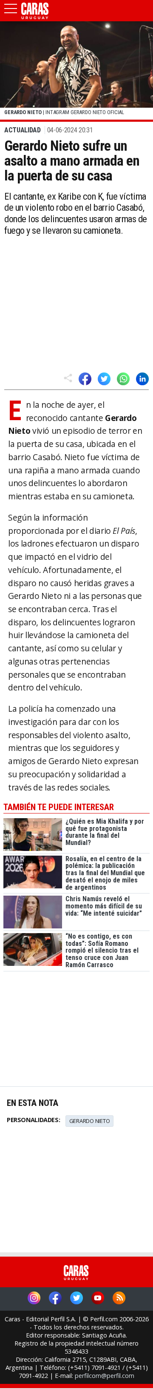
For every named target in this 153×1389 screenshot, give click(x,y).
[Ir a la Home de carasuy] (35, 17)
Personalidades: (33, 1120)
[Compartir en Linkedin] (142, 378)
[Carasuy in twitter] (76, 1299)
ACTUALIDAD (22, 130)
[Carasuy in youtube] (97, 1299)
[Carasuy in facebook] (55, 1299)
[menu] (10, 11)
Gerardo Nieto (89, 1121)
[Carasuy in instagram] (34, 1299)
